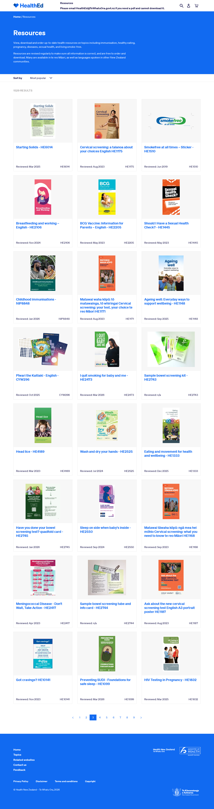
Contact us (19, 764)
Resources (29, 16)
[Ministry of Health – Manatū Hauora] (190, 754)
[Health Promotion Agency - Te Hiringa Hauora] (164, 752)
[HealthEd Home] (28, 6)
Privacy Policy (20, 781)
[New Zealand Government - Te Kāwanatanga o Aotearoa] (186, 795)
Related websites (24, 759)
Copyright (90, 781)
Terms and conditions (66, 781)
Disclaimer (41, 781)
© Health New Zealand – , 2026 (36, 789)
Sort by (17, 78)
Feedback (19, 769)
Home (17, 16)
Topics (17, 754)
